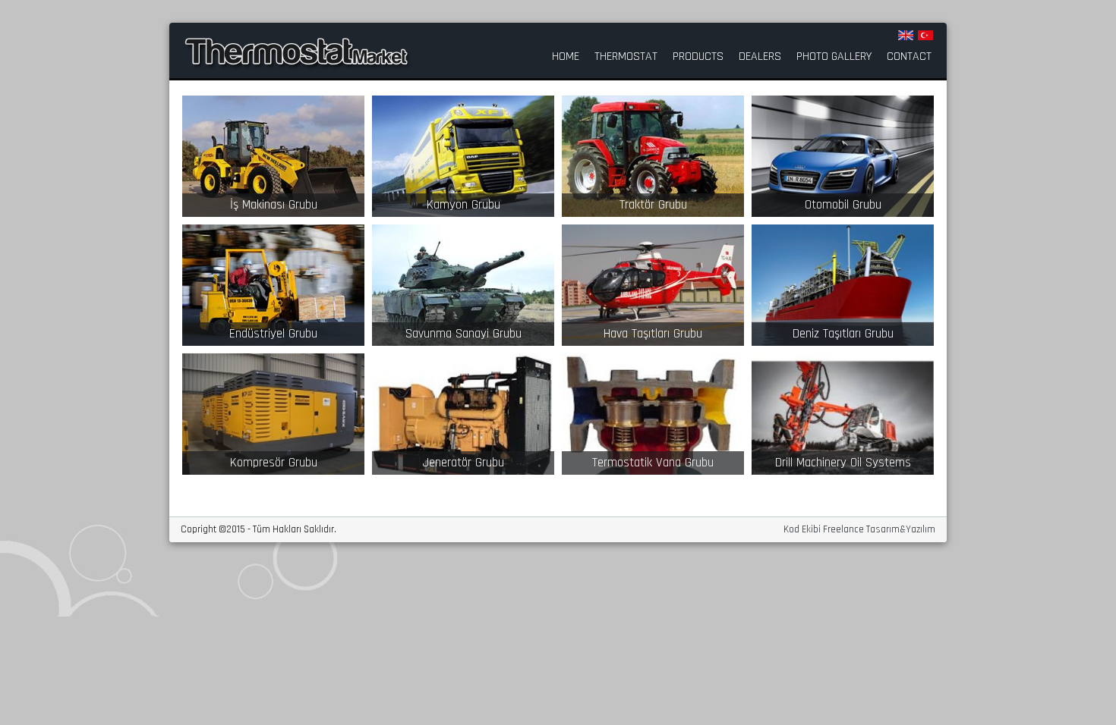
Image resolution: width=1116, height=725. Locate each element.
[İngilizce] (905, 35)
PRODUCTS (698, 56)
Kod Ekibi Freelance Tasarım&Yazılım (859, 530)
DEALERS (760, 56)
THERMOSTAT (625, 56)
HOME (565, 56)
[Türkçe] (925, 35)
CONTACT (909, 56)
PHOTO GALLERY (834, 56)
